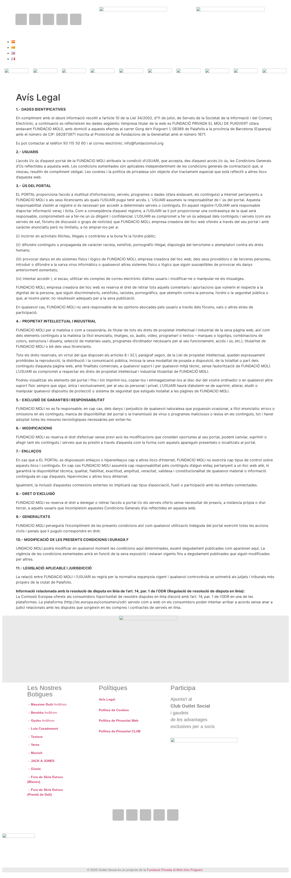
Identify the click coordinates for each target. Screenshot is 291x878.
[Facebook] (21, 19)
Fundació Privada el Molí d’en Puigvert (174, 870)
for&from (48, 704)
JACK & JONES (42, 761)
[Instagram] (34, 19)
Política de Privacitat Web (118, 720)
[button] (119, 20)
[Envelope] (75, 19)
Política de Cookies (114, 710)
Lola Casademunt (45, 728)
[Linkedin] (62, 19)
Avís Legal (107, 699)
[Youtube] (48, 19)
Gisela (36, 769)
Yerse (35, 744)
